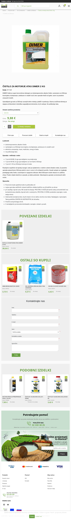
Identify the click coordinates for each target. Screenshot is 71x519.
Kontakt (27, 481)
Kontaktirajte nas (60, 135)
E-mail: (14, 322)
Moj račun (50, 478)
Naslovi (49, 483)
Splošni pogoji (6, 486)
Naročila (49, 481)
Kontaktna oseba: (17, 336)
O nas (4, 488)
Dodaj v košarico (25, 126)
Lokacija (4, 481)
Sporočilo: (14, 343)
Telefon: (14, 315)
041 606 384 (10, 494)
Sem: (13, 329)
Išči (26, 478)
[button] (4, 273)
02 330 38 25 (38, 425)
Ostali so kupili (43, 135)
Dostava (4, 483)
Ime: (13, 307)
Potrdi (32, 516)
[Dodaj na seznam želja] (21, 226)
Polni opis (11, 135)
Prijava (62, 454)
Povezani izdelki (27, 135)
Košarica (49, 486)
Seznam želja (51, 488)
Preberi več (39, 516)
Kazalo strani (5, 478)
